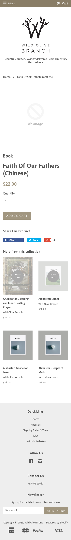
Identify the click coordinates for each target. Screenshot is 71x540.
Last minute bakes (36, 441)
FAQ (35, 435)
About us (35, 424)
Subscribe (56, 511)
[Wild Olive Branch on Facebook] (31, 462)
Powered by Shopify (57, 522)
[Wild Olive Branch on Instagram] (40, 462)
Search (35, 419)
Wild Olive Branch (35, 522)
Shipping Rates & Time (35, 430)
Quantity (9, 193)
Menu (11, 3)
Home (6, 76)
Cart (64, 3)
